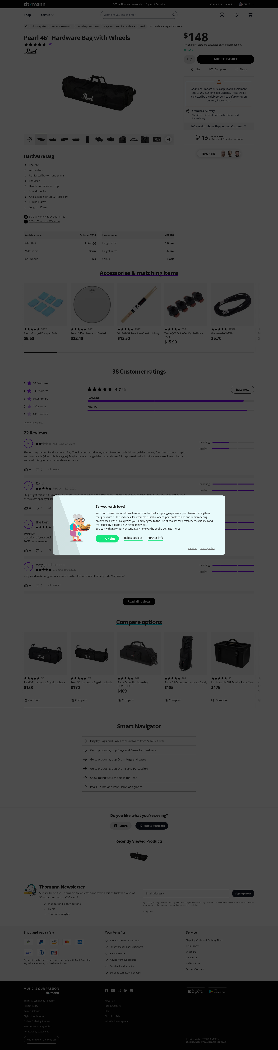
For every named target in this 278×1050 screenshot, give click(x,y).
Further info (155, 538)
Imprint (192, 548)
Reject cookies (133, 538)
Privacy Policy (207, 548)
